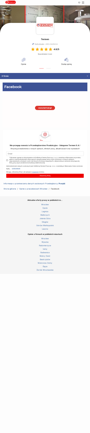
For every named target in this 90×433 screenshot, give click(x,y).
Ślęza (45, 266)
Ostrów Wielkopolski (45, 225)
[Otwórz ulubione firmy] (79, 3)
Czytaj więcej (16, 168)
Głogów (45, 222)
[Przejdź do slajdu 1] (41, 68)
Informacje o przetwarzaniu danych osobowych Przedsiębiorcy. (34, 183)
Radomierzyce (45, 245)
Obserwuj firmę (45, 176)
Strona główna (10, 189)
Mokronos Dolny (45, 263)
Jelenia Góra (45, 218)
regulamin (35, 172)
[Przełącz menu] (83, 3)
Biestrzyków (45, 259)
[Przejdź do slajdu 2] (48, 68)
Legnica (45, 211)
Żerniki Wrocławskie (45, 270)
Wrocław (45, 204)
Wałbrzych (45, 215)
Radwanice (45, 252)
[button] (46, 44)
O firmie (5, 76)
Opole (45, 208)
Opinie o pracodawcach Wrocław (33, 189)
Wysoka (45, 242)
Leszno (45, 229)
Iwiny (45, 249)
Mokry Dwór (45, 256)
